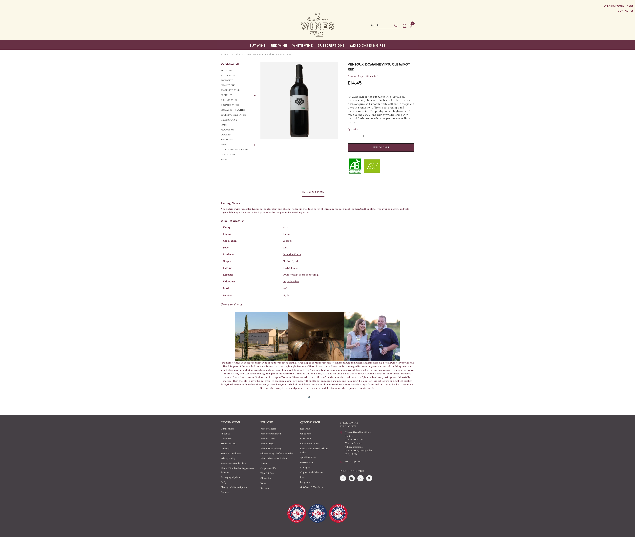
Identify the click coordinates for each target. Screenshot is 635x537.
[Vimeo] (369, 478)
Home (224, 54)
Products (237, 54)
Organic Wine (291, 281)
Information (313, 192)
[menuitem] (238, 70)
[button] (238, 95)
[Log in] (405, 26)
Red (285, 248)
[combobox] (381, 25)
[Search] (384, 25)
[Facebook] (343, 478)
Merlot (287, 261)
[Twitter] (360, 478)
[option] (299, 100)
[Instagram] (352, 478)
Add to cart (381, 147)
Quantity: (353, 129)
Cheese (293, 268)
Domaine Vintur (292, 254)
